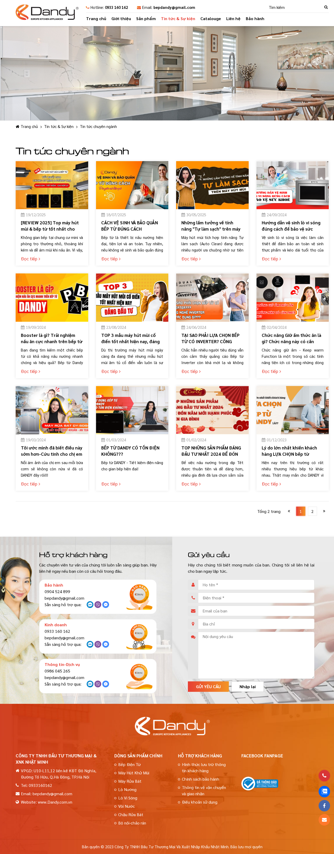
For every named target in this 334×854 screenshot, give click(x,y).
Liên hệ (233, 18)
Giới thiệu (121, 18)
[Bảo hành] (139, 597)
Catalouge (210, 18)
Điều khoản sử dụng (199, 802)
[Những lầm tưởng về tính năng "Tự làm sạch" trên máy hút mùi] (212, 185)
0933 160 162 (57, 631)
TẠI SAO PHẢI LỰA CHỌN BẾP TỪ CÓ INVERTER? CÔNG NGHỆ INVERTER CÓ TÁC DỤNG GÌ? (210, 344)
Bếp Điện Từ (129, 764)
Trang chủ (96, 18)
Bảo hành (255, 18)
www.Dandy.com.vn (55, 802)
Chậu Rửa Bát (130, 814)
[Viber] (97, 606)
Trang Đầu (289, 511)
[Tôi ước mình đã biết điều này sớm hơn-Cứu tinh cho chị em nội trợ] (52, 410)
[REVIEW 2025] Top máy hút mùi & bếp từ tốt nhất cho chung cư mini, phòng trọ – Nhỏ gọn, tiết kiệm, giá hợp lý (51, 232)
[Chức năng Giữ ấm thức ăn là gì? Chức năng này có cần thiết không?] (293, 297)
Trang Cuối (324, 511)
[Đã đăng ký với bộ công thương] (259, 789)
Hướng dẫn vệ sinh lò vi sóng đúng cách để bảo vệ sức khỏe (291, 229)
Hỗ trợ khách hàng (200, 755)
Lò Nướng (127, 789)
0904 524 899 (57, 591)
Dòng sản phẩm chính (138, 755)
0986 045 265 (57, 671)
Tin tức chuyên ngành (98, 126)
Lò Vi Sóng (127, 797)
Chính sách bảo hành (200, 779)
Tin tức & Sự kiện (178, 18)
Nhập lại (248, 686)
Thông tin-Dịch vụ (62, 664)
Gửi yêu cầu (208, 686)
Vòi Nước (126, 806)
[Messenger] (105, 606)
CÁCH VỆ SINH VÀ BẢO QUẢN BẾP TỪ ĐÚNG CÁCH (129, 226)
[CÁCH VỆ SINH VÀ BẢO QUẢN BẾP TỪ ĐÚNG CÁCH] (132, 185)
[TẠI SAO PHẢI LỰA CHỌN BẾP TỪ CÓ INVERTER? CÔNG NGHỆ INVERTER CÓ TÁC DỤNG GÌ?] (212, 297)
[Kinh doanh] (139, 636)
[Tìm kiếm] (326, 7)
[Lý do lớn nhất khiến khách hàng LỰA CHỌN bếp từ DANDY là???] (293, 410)
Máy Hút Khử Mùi (133, 772)
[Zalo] (90, 606)
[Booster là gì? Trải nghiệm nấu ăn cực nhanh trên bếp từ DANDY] (52, 297)
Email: (168, 7)
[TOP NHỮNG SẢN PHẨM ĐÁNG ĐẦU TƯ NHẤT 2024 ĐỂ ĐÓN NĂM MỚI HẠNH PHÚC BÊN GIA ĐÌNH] (212, 410)
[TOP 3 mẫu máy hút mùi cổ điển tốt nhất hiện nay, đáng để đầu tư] (132, 297)
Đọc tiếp (29, 258)
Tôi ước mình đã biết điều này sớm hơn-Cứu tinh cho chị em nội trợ (51, 454)
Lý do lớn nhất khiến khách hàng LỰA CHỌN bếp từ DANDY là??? (289, 454)
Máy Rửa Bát (129, 781)
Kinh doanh (56, 624)
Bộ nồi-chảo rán (132, 823)
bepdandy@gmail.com (64, 598)
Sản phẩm (146, 18)
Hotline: (109, 7)
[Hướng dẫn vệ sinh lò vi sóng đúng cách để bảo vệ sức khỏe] (293, 185)
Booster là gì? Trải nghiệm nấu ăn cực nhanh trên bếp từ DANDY (51, 341)
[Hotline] (324, 775)
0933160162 (40, 785)
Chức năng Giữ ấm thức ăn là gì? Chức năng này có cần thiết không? (291, 341)
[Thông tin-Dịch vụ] (139, 676)
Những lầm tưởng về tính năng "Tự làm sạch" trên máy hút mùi (211, 229)
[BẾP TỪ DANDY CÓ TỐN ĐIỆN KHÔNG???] (132, 410)
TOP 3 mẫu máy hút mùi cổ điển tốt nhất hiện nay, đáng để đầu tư (130, 341)
